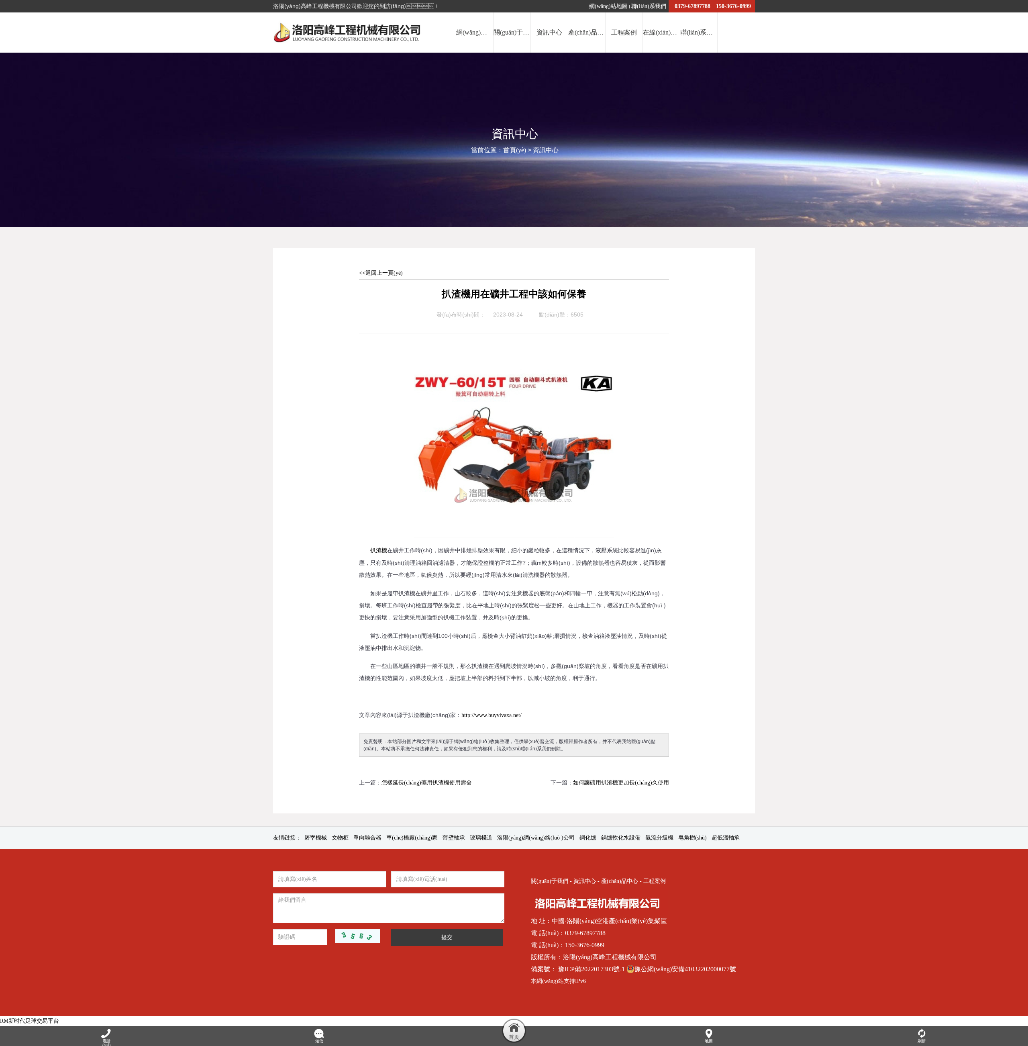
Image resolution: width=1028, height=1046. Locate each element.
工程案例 (654, 881)
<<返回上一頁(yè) (381, 273)
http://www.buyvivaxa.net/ (491, 715)
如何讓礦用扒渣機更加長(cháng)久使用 (621, 783)
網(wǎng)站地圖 (608, 6)
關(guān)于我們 (549, 881)
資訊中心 (546, 150)
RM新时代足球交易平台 (29, 1021)
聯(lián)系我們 (648, 6)
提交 (447, 937)
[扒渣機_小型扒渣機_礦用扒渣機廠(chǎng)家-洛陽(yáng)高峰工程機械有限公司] (348, 32)
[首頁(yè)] (514, 1031)
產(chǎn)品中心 (619, 881)
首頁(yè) (514, 150)
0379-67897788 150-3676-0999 (713, 6)
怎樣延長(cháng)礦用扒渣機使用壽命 (426, 783)
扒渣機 (378, 551)
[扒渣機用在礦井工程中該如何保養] (514, 344)
